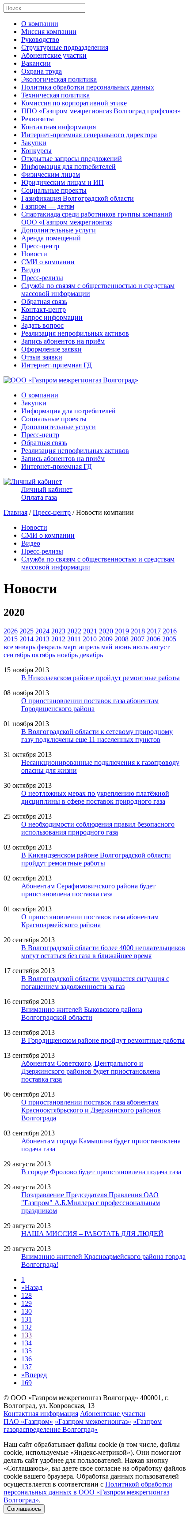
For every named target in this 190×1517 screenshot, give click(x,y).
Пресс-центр (40, 246)
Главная (15, 512)
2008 (121, 639)
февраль (49, 647)
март (70, 647)
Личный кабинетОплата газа (46, 493)
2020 (106, 631)
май (107, 647)
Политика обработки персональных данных (87, 87)
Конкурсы (36, 150)
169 (26, 1382)
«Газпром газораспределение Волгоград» (83, 1425)
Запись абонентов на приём (63, 341)
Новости (34, 254)
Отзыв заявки (41, 357)
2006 (153, 639)
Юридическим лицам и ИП (62, 182)
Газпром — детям (47, 206)
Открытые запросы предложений (71, 158)
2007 (137, 639)
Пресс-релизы (42, 277)
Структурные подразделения (64, 47)
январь (25, 647)
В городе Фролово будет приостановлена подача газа (101, 1172)
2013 (42, 639)
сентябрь (17, 655)
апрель (89, 647)
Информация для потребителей (68, 166)
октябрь (43, 655)
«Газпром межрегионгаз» (93, 1421)
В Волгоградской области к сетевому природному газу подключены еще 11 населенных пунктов (97, 735)
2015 (11, 639)
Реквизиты (37, 119)
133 (26, 1335)
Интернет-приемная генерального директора (89, 135)
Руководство (40, 39)
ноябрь (67, 655)
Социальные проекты (54, 190)
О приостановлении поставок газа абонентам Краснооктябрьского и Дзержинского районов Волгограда (91, 1110)
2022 (74, 631)
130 (26, 1311)
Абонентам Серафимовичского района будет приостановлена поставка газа (88, 890)
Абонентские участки (54, 55)
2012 (58, 639)
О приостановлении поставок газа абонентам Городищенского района (90, 704)
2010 (90, 639)
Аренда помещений (51, 238)
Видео (30, 269)
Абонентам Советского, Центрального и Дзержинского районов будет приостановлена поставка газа (90, 1071)
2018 (138, 631)
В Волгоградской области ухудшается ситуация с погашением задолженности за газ (95, 982)
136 (26, 1359)
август (160, 647)
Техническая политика (55, 95)
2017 (154, 631)
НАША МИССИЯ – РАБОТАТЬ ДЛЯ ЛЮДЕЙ (92, 1233)
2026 (11, 631)
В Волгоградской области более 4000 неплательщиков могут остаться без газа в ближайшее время (103, 951)
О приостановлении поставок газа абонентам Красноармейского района (90, 921)
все (8, 647)
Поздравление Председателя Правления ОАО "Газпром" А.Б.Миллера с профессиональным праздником (90, 1202)
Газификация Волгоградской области (77, 198)
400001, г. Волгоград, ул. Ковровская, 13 (86, 1401)
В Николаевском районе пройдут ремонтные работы (100, 678)
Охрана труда (41, 71)
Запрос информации (52, 317)
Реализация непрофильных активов (75, 333)
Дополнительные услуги (58, 230)
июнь (122, 647)
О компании (39, 23)
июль (140, 647)
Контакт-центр (43, 309)
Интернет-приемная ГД (56, 365)
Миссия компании (48, 31)
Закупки (33, 142)
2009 (106, 639)
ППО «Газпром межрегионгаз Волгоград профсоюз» (101, 111)
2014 (26, 639)
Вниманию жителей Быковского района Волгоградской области (81, 1013)
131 (26, 1319)
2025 (26, 631)
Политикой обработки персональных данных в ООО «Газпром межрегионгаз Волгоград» (88, 1492)
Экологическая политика (59, 79)
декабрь (91, 655)
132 (26, 1327)
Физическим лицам (50, 174)
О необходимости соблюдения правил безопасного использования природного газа (98, 828)
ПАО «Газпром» (28, 1421)
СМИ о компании (48, 262)
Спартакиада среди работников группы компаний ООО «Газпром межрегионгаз (96, 218)
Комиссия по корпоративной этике (74, 103)
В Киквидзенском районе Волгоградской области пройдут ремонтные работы (96, 859)
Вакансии (36, 63)
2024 (42, 631)
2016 (170, 631)
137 (26, 1367)
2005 (169, 639)
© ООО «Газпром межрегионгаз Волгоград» (71, 1397)
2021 (90, 631)
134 (26, 1343)
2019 (122, 631)
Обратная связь (44, 301)
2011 (74, 639)
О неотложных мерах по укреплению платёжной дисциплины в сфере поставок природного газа (95, 797)
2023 (58, 631)
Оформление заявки (51, 349)
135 (26, 1351)
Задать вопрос (42, 325)
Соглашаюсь (24, 1509)
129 (26, 1303)
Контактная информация (58, 127)
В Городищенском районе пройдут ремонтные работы (103, 1040)
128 (26, 1295)
